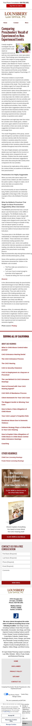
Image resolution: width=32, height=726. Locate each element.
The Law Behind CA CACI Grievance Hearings (15, 380)
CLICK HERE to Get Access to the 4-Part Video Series (16, 491)
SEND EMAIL (16, 582)
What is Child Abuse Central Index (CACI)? (15, 349)
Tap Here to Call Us (16, 6)
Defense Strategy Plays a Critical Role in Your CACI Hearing (16, 429)
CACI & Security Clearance (12, 368)
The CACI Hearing (8, 363)
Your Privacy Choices (13, 694)
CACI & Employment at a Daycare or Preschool (15, 374)
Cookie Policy (24, 694)
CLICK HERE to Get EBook (16, 537)
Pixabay (14, 326)
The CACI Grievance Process (13, 359)
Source (4, 279)
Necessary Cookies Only (11, 720)
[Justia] (16, 615)
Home (5, 22)
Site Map (16, 676)
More (26, 22)
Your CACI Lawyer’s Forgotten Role (15, 416)
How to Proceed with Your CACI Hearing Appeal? (14, 387)
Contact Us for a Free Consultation (12, 548)
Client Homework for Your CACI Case (16, 398)
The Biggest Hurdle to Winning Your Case (15, 403)
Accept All (11, 715)
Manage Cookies (16, 696)
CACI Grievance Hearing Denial (13, 354)
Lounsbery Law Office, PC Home (16, 15)
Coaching (5, 443)
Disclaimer (16, 666)
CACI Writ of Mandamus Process (14, 393)
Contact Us (16, 681)
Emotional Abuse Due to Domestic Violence (15, 422)
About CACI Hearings (9, 344)
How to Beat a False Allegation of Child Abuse (14, 410)
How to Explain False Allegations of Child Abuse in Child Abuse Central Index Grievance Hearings (15, 436)
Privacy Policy (16, 671)
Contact (16, 22)
